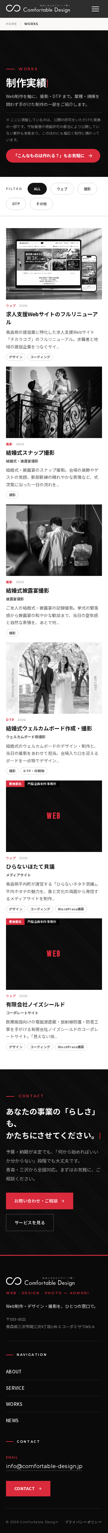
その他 (41, 203)
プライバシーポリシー (83, 1522)
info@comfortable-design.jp (44, 1466)
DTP (16, 203)
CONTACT (24, 1488)
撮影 (87, 188)
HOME (11, 24)
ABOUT (14, 1371)
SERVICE (15, 1388)
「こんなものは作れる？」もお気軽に (49, 155)
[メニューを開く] (95, 8)
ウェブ (62, 188)
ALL (37, 188)
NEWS (12, 1420)
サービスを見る (30, 1222)
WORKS (14, 1404)
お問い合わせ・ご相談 (36, 1201)
